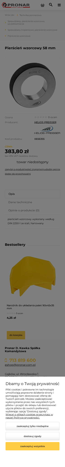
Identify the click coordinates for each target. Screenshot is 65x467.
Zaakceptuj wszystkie (32, 446)
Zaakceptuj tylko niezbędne (33, 426)
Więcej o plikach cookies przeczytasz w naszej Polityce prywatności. (29, 416)
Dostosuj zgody (32, 436)
